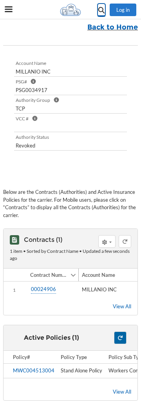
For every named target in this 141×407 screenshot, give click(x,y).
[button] (48, 275)
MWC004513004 (33, 370)
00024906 (43, 289)
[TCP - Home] (70, 10)
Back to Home (112, 27)
